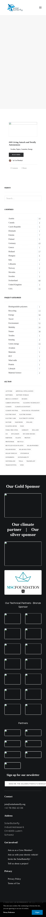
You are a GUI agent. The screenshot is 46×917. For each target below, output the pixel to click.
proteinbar (10, 441)
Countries (24, 149)
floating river (11, 426)
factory (9, 422)
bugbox (24, 399)
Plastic (18, 438)
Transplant (30, 461)
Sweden (13, 149)
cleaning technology (31, 403)
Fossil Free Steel (12, 430)
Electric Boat (11, 414)
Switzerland (10, 461)
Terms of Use (14, 883)
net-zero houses (29, 434)
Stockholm (24, 453)
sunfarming (10, 457)
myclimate (15, 434)
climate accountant (22, 406)
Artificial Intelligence (24, 391)
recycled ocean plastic (15, 445)
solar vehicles (11, 453)
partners (9, 438)
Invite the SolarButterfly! (19, 859)
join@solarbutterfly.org (14, 804)
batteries (9, 395)
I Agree (37, 912)
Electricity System (26, 418)
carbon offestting (13, 403)
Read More (16, 154)
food (22, 426)
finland (29, 422)
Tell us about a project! (18, 863)
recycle (20, 441)
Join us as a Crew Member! (20, 850)
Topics (18, 149)
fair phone (19, 422)
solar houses (11, 449)
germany (25, 430)
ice (7, 434)
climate (9, 406)
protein (27, 438)
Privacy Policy (14, 879)
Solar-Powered (32, 445)
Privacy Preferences (9, 912)
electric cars (11, 418)
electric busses (25, 414)
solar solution (25, 449)
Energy (30, 149)
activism (9, 391)
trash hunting (11, 465)
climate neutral (12, 410)
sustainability (23, 457)
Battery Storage (22, 395)
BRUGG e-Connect (12, 399)
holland (35, 430)
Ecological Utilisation (30, 410)
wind (22, 465)
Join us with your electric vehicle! (23, 854)
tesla (21, 461)
